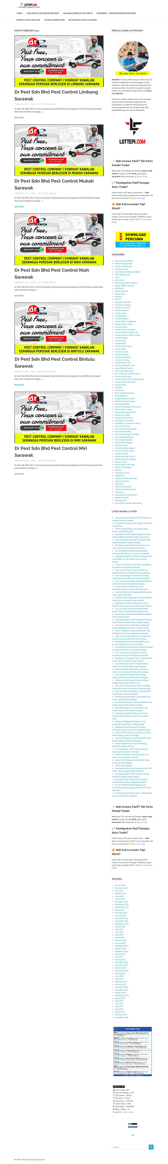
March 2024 (120, 899)
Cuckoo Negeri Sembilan (125, 329)
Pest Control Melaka (123, 431)
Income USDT (120, 384)
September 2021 (122, 951)
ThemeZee (41, 1159)
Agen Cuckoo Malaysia (124, 261)
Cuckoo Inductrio (122, 310)
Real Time (132, 1075)
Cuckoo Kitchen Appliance (125, 321)
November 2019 (121, 990)
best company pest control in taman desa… (131, 1059)
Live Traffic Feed (132, 1029)
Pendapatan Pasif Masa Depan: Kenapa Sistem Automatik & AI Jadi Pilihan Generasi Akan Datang (132, 559)
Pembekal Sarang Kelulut (125, 412)
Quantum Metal (121, 453)
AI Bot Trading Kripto (123, 263)
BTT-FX (118, 299)
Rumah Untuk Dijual (123, 467)
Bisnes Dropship (121, 291)
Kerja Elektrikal (121, 395)
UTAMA (20, 13)
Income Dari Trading (123, 376)
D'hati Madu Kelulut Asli (125, 365)
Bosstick (118, 296)
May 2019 (119, 1006)
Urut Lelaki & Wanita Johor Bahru (128, 503)
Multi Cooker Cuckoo (123, 409)
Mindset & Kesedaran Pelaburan (128, 406)
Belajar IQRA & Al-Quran (125, 285)
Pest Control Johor (122, 426)
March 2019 (120, 1012)
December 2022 (121, 918)
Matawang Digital (122, 404)
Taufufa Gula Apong (123, 486)
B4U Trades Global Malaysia (126, 283)
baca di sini (142, 176)
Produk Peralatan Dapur (124, 448)
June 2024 (119, 896)
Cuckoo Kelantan (122, 318)
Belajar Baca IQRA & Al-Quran (83, 20)
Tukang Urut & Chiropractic (126, 495)
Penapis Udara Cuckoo (124, 417)
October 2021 (120, 948)
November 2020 (121, 965)
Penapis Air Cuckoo (123, 415)
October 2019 (120, 992)
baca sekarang (138, 198)
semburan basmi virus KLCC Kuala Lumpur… (130, 1063)
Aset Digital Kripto (122, 274)
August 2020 (120, 973)
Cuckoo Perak (120, 340)
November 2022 (121, 921)
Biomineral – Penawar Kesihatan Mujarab (116, 13)
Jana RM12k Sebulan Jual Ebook (78, 13)
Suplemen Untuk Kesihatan (126, 478)
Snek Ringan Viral (122, 473)
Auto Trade (119, 280)
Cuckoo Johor (120, 313)
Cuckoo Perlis (120, 343)
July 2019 (119, 1001)
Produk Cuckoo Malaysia (28, 20)
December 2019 (121, 987)
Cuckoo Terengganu (123, 357)
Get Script (125, 1075)
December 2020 (121, 962)
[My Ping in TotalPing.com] (132, 1127)
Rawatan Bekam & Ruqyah (125, 459)
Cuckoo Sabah (120, 349)
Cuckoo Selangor (122, 354)
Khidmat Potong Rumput (125, 401)
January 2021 (120, 959)
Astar (117, 277)
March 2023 (120, 910)
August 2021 (120, 954)
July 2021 (119, 957)
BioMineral (119, 288)
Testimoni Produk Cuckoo (125, 489)
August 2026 (120, 885)
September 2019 (122, 995)
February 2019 (121, 1014)
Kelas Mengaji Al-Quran (124, 393)
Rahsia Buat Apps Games (125, 456)
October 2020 (120, 968)
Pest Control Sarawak (47, 104)
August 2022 (120, 926)
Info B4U (118, 387)
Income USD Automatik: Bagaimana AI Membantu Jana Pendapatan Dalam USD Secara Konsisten (131, 787)
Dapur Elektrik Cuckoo (124, 368)
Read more (19, 118)
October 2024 (120, 893)
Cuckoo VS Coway (122, 360)
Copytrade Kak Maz (123, 302)
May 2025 (119, 890)
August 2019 (120, 998)
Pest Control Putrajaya (124, 437)
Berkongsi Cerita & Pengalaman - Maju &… (131, 1072)
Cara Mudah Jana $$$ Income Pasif (43, 13)
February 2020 (121, 981)
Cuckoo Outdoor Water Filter (127, 332)
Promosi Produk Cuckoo (124, 451)
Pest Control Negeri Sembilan (127, 434)
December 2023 (121, 901)
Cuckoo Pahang (121, 338)
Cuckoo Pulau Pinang (123, 346)
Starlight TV (120, 475)
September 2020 (122, 970)
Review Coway (121, 462)
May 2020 (119, 979)
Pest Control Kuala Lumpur (126, 429)
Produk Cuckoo (121, 445)
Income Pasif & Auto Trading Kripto (129, 379)
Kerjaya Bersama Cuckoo (125, 398)
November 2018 (121, 1017)
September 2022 (122, 923)
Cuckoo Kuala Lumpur (124, 324)
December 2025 (121, 888)
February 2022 (121, 940)
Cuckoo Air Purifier (122, 307)
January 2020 (120, 984)
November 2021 (121, 946)
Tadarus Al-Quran (122, 481)
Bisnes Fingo (120, 294)
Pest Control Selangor (124, 442)
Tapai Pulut (119, 484)
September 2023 (122, 907)
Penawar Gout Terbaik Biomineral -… (125, 1047)
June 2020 (119, 976)
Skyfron (118, 470)
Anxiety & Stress (121, 269)
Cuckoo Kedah (121, 316)
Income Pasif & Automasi (125, 382)
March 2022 (120, 937)
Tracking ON (139, 1075)
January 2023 (120, 915)
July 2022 (119, 929)
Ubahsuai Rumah (122, 497)
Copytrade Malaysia (123, 305)
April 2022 (119, 934)
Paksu (33, 104)
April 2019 (119, 1009)
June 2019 (119, 1003)
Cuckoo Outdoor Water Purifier (127, 335)
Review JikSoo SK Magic (125, 464)
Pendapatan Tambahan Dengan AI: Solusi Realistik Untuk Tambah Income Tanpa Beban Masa (130, 716)
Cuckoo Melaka (121, 327)
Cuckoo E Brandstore (54, 20)
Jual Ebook (119, 390)
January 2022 (120, 943)
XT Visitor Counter (127, 1112)
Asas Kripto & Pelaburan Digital (127, 272)
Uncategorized (121, 500)
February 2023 (121, 912)
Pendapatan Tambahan (124, 420)
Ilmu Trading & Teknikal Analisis (127, 373)
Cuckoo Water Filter (123, 362)
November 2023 (121, 904)
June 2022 (119, 932)
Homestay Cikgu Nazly (124, 371)
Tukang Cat (119, 492)
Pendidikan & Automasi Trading (127, 423)
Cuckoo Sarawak (121, 351)
